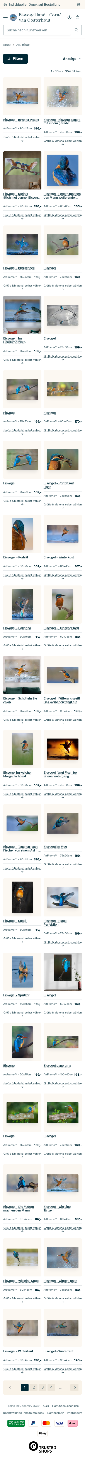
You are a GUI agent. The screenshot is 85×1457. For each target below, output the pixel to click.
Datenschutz (55, 1413)
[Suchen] (76, 30)
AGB (46, 1406)
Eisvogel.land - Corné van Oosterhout (40, 17)
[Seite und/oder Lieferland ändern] (79, 4)
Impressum (74, 1413)
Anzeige (69, 58)
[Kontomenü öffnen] (69, 17)
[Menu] (5, 17)
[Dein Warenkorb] (77, 17)
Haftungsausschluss (65, 1406)
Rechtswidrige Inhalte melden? (23, 1413)
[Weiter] (74, 1387)
